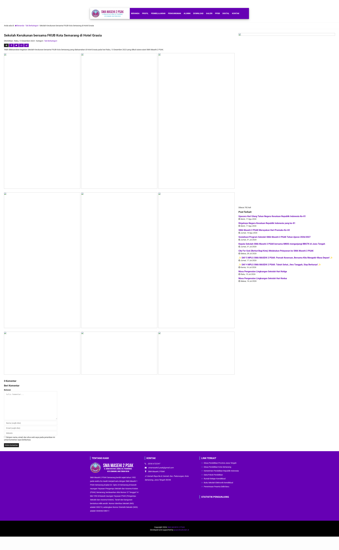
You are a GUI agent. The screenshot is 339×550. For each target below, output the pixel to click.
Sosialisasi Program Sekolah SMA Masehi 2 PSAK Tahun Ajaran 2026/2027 (274, 237)
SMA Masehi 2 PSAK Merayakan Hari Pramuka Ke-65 (264, 230)
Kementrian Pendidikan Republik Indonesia (221, 471)
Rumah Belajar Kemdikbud (215, 479)
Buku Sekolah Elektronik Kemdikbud (218, 483)
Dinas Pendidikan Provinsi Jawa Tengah (220, 463)
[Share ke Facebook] (11, 45)
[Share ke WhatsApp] (21, 45)
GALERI (209, 13)
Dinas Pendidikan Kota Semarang (217, 467)
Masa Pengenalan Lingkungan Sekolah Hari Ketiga (262, 271)
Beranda (20, 26)
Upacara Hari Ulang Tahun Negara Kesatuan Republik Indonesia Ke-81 (272, 216)
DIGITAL (225, 13)
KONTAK (235, 13)
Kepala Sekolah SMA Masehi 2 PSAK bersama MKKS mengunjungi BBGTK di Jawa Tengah (281, 244)
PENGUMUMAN (174, 13)
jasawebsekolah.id (181, 530)
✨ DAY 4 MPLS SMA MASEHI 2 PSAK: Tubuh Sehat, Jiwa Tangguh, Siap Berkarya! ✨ (279, 264)
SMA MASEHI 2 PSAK (176, 527)
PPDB (217, 13)
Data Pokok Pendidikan (213, 475)
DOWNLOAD (198, 13)
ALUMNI (187, 13)
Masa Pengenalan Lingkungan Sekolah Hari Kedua (262, 278)
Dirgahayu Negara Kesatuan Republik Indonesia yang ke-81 (266, 223)
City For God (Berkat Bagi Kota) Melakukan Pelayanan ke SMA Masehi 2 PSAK (275, 251)
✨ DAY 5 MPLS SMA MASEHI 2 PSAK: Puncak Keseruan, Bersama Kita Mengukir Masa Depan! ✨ (285, 257)
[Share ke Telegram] (26, 45)
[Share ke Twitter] (16, 45)
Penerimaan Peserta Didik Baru (216, 487)
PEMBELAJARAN (158, 13)
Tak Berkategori (31, 26)
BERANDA (135, 13)
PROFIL (145, 13)
